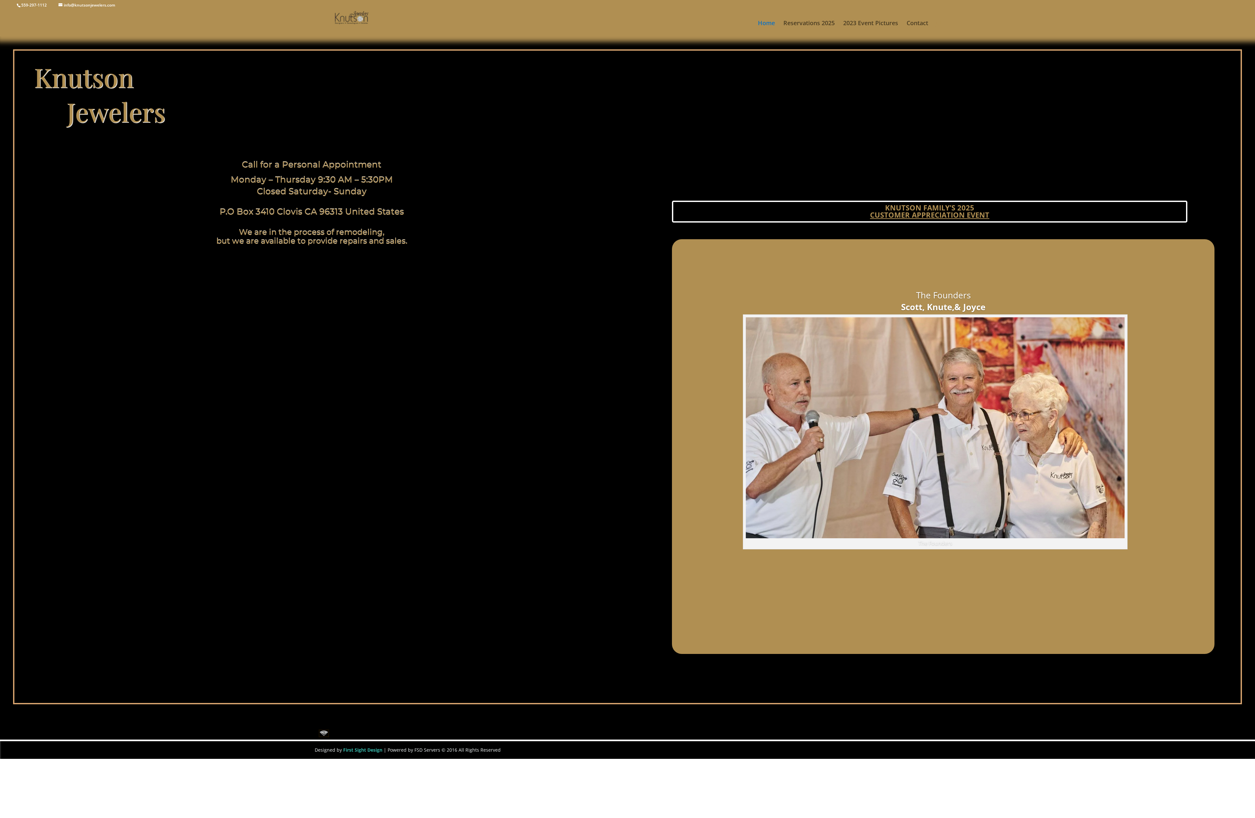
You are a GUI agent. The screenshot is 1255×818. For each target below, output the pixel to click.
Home (766, 24)
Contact (917, 24)
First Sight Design (362, 750)
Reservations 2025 (809, 24)
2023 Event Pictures (870, 24)
